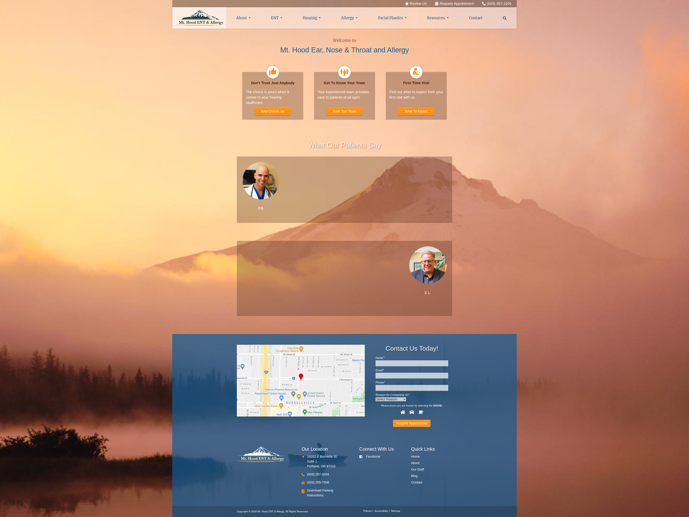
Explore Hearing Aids (307, 290)
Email (380, 370)
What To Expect (416, 111)
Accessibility (381, 510)
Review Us (418, 4)
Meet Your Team (344, 111)
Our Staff (417, 469)
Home (415, 456)
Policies (367, 510)
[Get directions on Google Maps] (301, 381)
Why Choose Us (272, 111)
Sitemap (395, 510)
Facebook (373, 456)
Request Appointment (456, 4)
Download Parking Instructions (320, 493)
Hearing (310, 18)
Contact (475, 18)
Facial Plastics (390, 18)
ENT (275, 18)
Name (380, 357)
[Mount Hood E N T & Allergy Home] (199, 18)
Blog (414, 476)
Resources (436, 18)
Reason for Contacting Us (392, 394)
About (241, 18)
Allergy (347, 18)
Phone (380, 382)
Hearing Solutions (382, 199)
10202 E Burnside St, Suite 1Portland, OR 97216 (322, 461)
